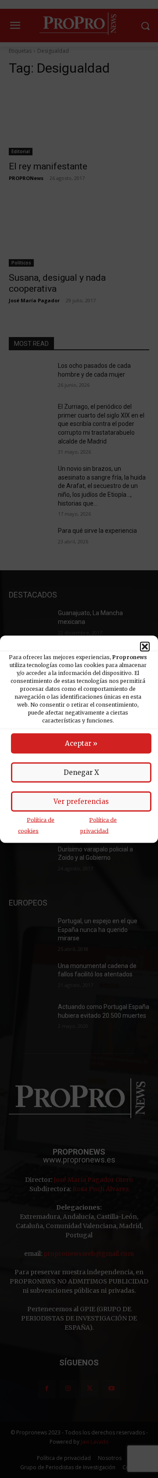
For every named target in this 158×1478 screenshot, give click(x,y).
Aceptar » (81, 743)
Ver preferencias (81, 801)
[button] (144, 646)
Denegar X (81, 772)
